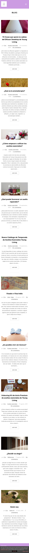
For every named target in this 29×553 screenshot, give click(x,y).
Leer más (15, 68)
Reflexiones (11, 457)
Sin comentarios (16, 207)
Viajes (12, 297)
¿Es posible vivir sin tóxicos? (14, 345)
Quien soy (14, 507)
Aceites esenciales (13, 45)
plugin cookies (25, 551)
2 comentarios (17, 96)
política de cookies (4, 549)
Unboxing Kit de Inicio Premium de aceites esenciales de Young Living (14, 397)
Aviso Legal (3, 545)
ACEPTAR (14, 551)
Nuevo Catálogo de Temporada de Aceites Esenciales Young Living (14, 239)
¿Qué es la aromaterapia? (14, 91)
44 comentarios (17, 47)
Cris (5, 45)
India (8, 297)
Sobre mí (12, 510)
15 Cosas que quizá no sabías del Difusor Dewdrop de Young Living (14, 39)
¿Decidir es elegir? (14, 454)
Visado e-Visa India (14, 294)
